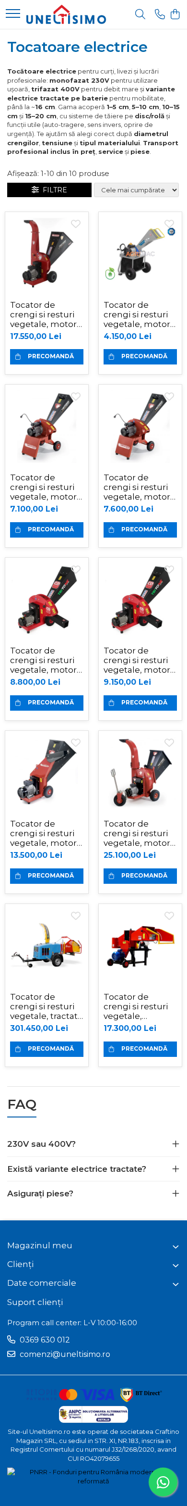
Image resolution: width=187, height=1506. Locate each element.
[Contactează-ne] (160, 14)
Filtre (53, 190)
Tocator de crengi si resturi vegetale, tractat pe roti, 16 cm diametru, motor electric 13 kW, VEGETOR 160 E (45, 1006)
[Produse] (13, 14)
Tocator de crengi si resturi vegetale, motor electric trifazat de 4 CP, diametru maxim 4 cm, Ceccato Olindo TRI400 (139, 660)
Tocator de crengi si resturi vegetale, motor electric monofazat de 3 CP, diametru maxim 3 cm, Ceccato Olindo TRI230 (43, 660)
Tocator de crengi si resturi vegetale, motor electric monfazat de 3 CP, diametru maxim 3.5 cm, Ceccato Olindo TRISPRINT (46, 487)
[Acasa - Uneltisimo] (66, 14)
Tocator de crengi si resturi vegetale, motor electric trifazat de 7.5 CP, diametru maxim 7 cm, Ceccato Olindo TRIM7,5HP (45, 833)
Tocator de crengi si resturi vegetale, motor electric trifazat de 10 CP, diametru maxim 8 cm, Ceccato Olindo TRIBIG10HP (45, 314)
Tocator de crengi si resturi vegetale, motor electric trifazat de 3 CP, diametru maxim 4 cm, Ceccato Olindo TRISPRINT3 (139, 487)
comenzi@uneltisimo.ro (64, 1354)
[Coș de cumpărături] (175, 14)
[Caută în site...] (140, 14)
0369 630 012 (44, 1339)
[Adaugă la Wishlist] (75, 224)
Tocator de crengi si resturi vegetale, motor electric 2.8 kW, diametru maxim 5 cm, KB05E (139, 314)
